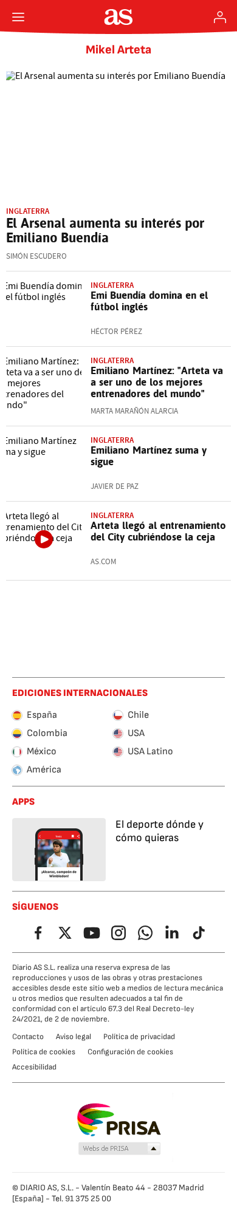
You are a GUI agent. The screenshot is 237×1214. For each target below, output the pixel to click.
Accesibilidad (34, 1067)
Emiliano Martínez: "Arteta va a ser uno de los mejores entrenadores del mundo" (157, 382)
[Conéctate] (220, 17)
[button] (120, 1149)
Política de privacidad (139, 1037)
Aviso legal (73, 1037)
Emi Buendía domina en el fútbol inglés (149, 301)
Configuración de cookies (130, 1052)
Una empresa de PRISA (119, 1120)
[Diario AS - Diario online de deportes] (119, 17)
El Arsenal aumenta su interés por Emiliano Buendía (105, 230)
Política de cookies (43, 1052)
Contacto (28, 1037)
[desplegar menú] (18, 17)
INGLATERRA (27, 211)
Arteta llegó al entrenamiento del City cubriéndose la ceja (158, 531)
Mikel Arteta (118, 50)
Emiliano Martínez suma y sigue (149, 456)
